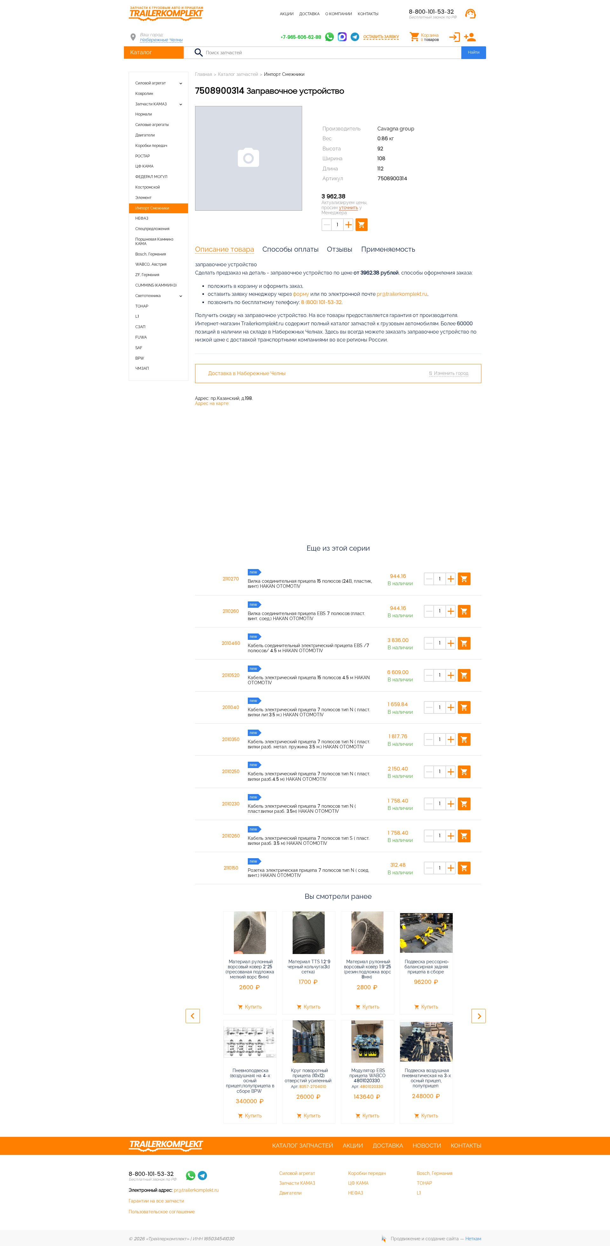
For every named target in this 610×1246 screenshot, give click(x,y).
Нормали (143, 114)
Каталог (141, 52)
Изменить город (451, 373)
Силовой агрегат (150, 83)
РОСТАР (142, 156)
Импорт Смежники (152, 208)
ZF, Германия (147, 275)
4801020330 (371, 1086)
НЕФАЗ (141, 218)
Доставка (309, 14)
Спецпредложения (152, 229)
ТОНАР (141, 306)
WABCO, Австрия (150, 264)
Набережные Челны (161, 39)
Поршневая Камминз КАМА (154, 241)
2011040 (230, 707)
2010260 (231, 835)
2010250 (231, 771)
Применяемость (388, 249)
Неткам (473, 1238)
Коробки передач (151, 145)
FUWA (141, 337)
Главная (203, 74)
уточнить (348, 207)
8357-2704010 (312, 1086)
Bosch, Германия (150, 254)
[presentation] (193, 1016)
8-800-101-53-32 (431, 11)
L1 (137, 316)
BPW (139, 358)
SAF (138, 348)
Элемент (143, 198)
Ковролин (144, 93)
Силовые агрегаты (152, 125)
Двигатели (145, 135)
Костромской (147, 187)
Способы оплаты (290, 249)
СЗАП (140, 327)
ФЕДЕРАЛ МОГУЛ (151, 177)
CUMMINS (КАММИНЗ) (156, 285)
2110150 (231, 868)
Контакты (368, 14)
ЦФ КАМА (144, 166)
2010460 (231, 643)
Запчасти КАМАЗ (151, 104)
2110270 (231, 578)
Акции (287, 14)
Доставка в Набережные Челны (247, 373)
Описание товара (224, 249)
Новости (427, 1146)
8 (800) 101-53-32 (321, 302)
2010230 (231, 803)
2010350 (231, 739)
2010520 (231, 675)
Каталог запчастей (254, 14)
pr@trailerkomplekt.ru (402, 294)
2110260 (231, 611)
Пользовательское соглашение (162, 1211)
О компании (338, 14)
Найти (473, 52)
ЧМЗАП (142, 368)
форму (301, 294)
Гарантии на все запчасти (156, 1200)
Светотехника (148, 296)
